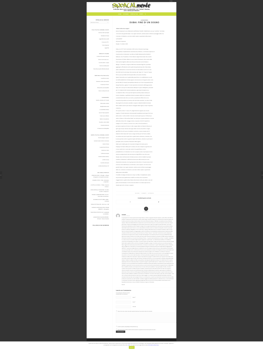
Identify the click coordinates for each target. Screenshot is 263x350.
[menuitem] (119, 14)
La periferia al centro (105, 78)
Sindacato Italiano (104, 53)
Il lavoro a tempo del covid (104, 90)
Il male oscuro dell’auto (104, 115)
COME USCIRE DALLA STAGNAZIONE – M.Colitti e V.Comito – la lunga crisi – (99, 190)
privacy (128, 326)
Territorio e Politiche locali (102, 75)
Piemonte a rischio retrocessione (102, 81)
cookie (128, 345)
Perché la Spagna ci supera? (103, 137)
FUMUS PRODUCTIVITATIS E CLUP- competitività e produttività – (100, 213)
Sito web (134, 306)
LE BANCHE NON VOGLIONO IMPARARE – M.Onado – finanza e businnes (101, 218)
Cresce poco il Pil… (105, 42)
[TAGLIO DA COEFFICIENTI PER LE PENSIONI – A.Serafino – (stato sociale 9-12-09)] (1, 175)
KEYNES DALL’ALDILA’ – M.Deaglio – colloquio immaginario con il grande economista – (100, 176)
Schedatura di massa (105, 35)
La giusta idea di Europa (104, 147)
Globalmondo (144, 20)
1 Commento (143, 193)
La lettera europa (105, 159)
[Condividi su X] (158, 202)
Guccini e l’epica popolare (104, 112)
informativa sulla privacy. (153, 345)
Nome (134, 297)
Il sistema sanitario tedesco (103, 156)
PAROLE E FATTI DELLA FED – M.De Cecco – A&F (100, 204)
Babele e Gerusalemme (104, 119)
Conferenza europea (105, 153)
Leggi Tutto (107, 47)
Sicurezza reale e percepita (103, 32)
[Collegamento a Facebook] (170, 1)
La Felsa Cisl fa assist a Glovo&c (103, 56)
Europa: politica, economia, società (100, 135)
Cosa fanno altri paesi (104, 162)
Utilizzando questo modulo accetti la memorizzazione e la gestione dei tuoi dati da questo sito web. (137, 329)
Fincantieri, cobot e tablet (104, 122)
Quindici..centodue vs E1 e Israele (102, 100)
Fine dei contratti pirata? (104, 65)
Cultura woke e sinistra (104, 103)
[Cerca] (145, 14)
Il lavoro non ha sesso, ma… (103, 59)
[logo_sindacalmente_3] (131, 7)
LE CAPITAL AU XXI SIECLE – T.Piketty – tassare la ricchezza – (100, 185)
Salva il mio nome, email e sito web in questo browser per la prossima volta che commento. (135, 311)
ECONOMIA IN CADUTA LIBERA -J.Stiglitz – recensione (101, 200)
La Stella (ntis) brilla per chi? (103, 166)
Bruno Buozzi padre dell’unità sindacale (101, 69)
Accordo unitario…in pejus (104, 62)
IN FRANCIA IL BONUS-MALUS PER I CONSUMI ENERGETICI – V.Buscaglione (100, 208)
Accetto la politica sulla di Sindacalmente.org (128, 326)
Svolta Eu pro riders (105, 150)
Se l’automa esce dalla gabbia (103, 128)
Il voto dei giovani (105, 45)
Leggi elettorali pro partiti (104, 39)
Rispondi (123, 284)
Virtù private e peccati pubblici (103, 87)
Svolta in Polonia (106, 144)
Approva (132, 347)
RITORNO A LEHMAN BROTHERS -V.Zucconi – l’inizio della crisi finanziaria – (100, 195)
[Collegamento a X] (172, 1)
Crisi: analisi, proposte (103, 172)
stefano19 (151, 193)
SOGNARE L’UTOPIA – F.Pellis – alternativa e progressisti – (100, 181)
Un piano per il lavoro (104, 84)
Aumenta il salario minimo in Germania (101, 140)
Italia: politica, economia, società (100, 29)
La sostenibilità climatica (104, 109)
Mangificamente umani (104, 106)
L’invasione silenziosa (105, 125)
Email (134, 302)
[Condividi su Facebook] (130, 202)
